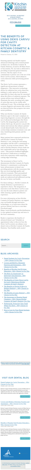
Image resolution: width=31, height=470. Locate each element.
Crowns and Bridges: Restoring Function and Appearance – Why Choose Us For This (15, 403)
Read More (25, 396)
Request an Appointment (23, 25)
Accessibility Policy (15, 466)
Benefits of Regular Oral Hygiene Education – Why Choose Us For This (15, 424)
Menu (4, 30)
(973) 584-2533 (15, 22)
